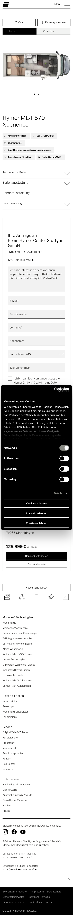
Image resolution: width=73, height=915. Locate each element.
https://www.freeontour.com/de (19, 869)
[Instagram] (5, 832)
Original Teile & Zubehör (16, 732)
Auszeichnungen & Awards (17, 795)
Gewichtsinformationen (15, 891)
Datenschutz (54, 891)
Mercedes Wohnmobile (15, 627)
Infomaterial (9, 748)
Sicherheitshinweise (13, 896)
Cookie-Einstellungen (40, 902)
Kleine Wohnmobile (13, 648)
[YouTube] (23, 832)
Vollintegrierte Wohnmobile (17, 643)
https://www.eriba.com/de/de (18, 857)
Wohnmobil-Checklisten (16, 711)
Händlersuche (10, 737)
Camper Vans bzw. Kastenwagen (20, 633)
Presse (6, 810)
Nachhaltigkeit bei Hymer (16, 784)
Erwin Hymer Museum (15, 800)
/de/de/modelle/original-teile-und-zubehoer (26, 845)
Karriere (7, 805)
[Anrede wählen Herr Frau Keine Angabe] (36, 314)
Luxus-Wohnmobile (13, 675)
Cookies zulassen (36, 503)
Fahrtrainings (10, 716)
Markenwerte (10, 789)
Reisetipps (8, 706)
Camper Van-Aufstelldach (17, 685)
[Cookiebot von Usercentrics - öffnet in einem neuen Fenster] (54, 389)
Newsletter (9, 769)
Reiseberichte (10, 701)
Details (58, 493)
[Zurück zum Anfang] (67, 879)
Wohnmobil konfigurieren (16, 670)
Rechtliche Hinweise (39, 896)
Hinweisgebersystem (14, 902)
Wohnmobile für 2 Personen (17, 680)
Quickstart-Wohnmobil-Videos (19, 664)
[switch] (64, 458)
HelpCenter (9, 763)
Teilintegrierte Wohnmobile (17, 638)
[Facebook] (14, 832)
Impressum (37, 891)
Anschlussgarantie (13, 753)
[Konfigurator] (51, 596)
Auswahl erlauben (36, 513)
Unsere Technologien (14, 659)
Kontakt (7, 758)
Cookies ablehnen (36, 523)
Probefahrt (8, 742)
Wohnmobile (9, 622)
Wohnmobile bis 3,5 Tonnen (17, 654)
